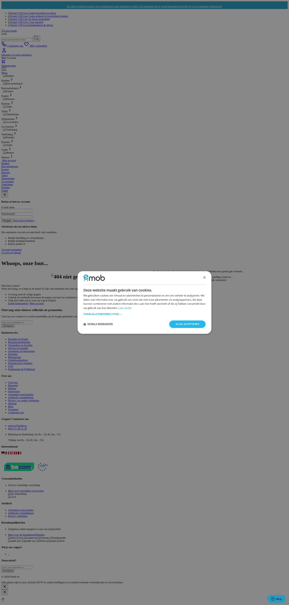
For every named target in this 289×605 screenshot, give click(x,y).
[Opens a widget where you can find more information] (276, 599)
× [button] (204, 277)
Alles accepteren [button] (187, 324)
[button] (144, 314)
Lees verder (125, 308)
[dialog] (144, 302)
